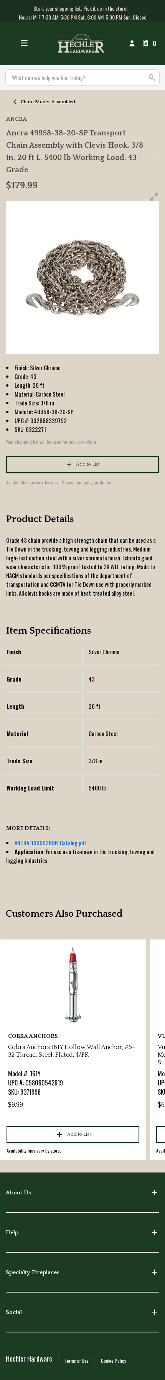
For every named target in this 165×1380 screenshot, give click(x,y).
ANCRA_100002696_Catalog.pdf (50, 842)
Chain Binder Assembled (48, 101)
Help (12, 1232)
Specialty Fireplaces (32, 1272)
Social (14, 1312)
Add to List (88, 464)
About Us (18, 1192)
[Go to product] (73, 984)
